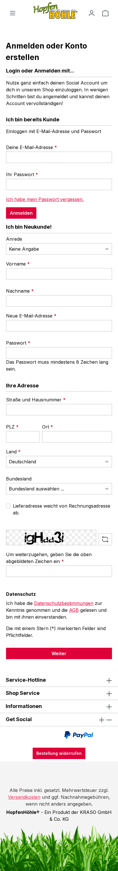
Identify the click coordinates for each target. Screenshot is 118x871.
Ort (47, 427)
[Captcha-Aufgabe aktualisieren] (105, 539)
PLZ (12, 427)
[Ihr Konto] (92, 13)
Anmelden (21, 213)
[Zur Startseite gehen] (59, 10)
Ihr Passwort (22, 174)
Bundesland (19, 479)
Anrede (14, 239)
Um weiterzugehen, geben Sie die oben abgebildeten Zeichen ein (49, 558)
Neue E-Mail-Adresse (31, 316)
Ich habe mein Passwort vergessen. (45, 199)
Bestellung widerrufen (59, 753)
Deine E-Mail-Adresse (31, 147)
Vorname (18, 264)
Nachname (20, 291)
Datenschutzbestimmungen (63, 603)
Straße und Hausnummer (36, 400)
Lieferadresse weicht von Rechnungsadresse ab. (61, 509)
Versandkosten (24, 797)
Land (13, 451)
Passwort (18, 343)
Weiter (59, 653)
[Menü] (12, 13)
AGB (74, 610)
